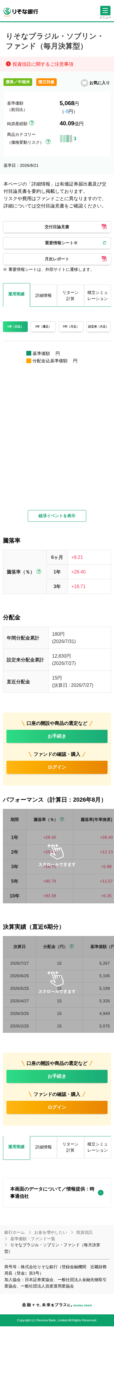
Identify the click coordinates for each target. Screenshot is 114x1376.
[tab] (16, 1148)
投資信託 (84, 1232)
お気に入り (99, 82)
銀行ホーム (14, 1232)
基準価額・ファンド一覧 (32, 1238)
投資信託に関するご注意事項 (43, 64)
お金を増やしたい (50, 1232)
